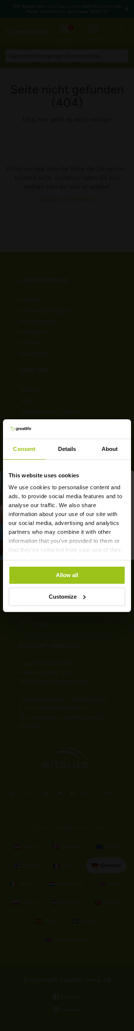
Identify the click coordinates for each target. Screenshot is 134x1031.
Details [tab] (67, 449)
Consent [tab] (24, 449)
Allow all (67, 575)
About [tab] (110, 449)
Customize (63, 596)
